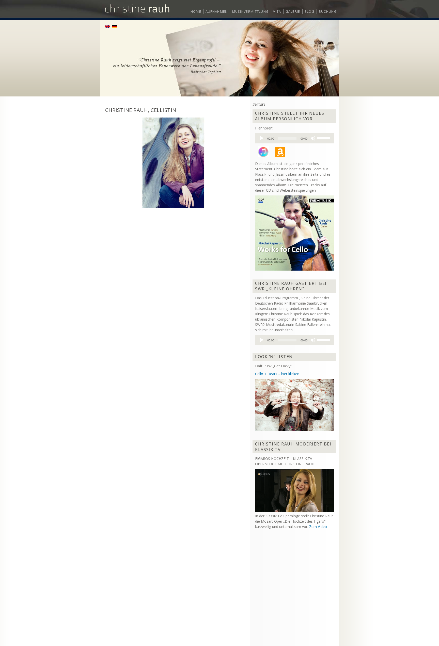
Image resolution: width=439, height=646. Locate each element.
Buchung (328, 11)
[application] (294, 138)
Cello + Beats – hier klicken (277, 373)
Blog (310, 11)
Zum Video (318, 526)
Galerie (293, 11)
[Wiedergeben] (261, 138)
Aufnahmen (217, 11)
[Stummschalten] (313, 138)
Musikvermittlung (250, 11)
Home (196, 11)
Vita (277, 11)
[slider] (324, 137)
